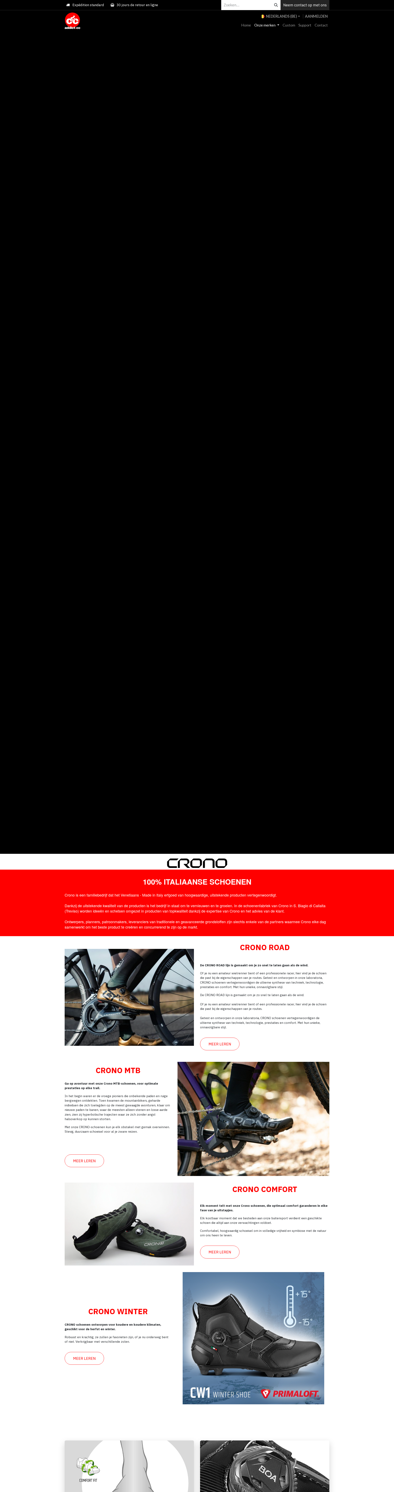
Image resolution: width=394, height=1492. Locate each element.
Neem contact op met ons (305, 5)
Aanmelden (316, 16)
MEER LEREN (219, 1043)
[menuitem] (246, 25)
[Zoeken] (276, 5)
